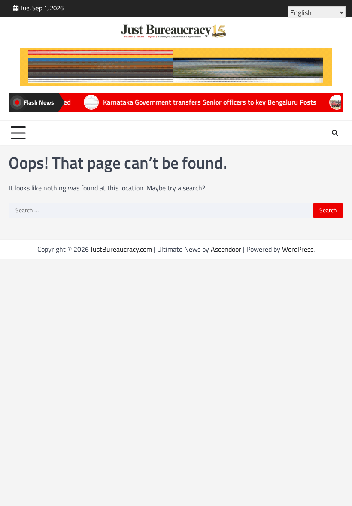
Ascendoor (226, 249)
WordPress (297, 249)
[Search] (334, 132)
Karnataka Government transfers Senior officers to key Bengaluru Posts (189, 102)
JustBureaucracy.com (121, 249)
